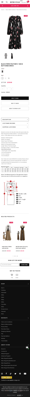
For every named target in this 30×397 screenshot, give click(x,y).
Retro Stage (15, 2)
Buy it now (15, 103)
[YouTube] (25, 374)
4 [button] (17, 256)
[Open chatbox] (27, 347)
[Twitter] (15, 374)
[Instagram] (2, 374)
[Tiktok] (10, 374)
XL (8, 78)
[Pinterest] (20, 374)
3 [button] (15, 256)
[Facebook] (6, 374)
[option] (12, 5)
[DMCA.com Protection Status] (6, 377)
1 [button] (12, 256)
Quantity (3, 86)
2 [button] (14, 256)
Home (2, 9)
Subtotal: (3, 92)
